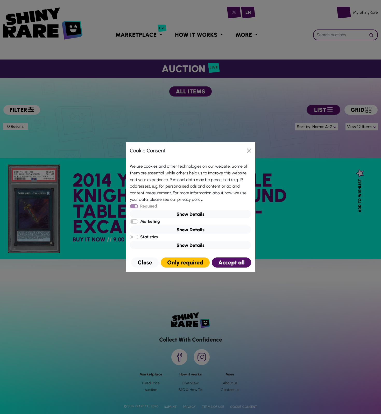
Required (148, 206)
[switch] (134, 221)
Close (145, 262)
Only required (185, 262)
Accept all (231, 262)
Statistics (149, 236)
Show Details (190, 214)
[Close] (249, 150)
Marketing (150, 221)
